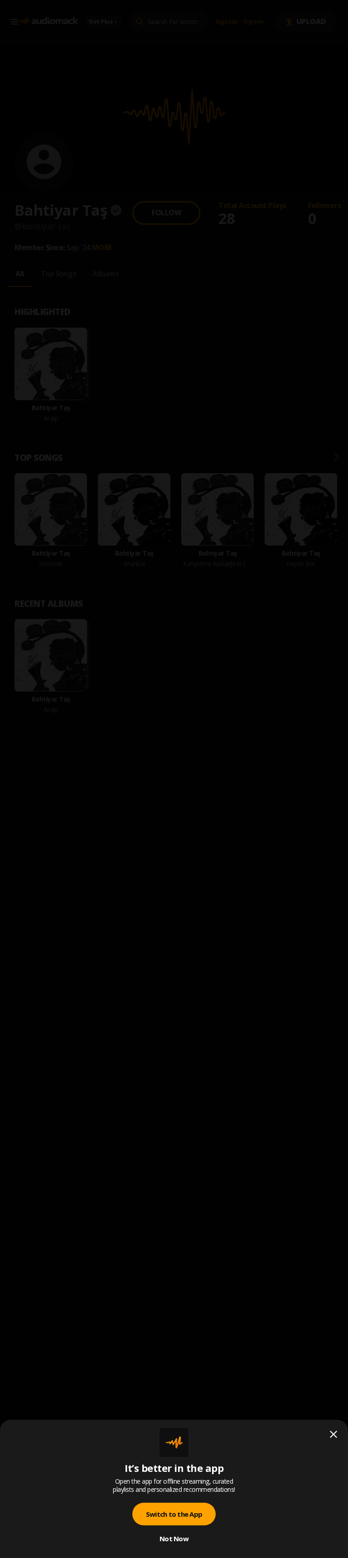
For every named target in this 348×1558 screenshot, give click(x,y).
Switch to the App (174, 1514)
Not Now (174, 1538)
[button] (174, 779)
